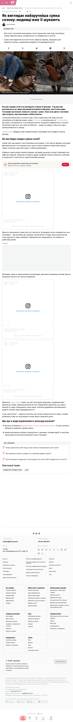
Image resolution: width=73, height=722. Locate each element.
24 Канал (37, 120)
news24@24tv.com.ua (10, 542)
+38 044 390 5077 (44, 542)
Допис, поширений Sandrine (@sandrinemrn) (28, 335)
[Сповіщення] (70, 3)
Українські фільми (33, 619)
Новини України (11, 593)
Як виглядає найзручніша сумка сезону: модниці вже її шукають (43, 8)
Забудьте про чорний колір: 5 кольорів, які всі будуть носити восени (33, 133)
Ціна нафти (9, 616)
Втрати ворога (32, 606)
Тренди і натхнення (12, 645)
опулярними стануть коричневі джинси (38, 426)
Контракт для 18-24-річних (58, 600)
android (10, 701)
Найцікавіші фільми (34, 616)
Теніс (29, 645)
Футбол (30, 642)
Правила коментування (33, 572)
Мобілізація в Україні (58, 588)
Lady (3, 8)
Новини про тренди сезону (15, 8)
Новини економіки (13, 614)
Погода (8, 603)
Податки (8, 628)
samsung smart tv (43, 701)
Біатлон (30, 648)
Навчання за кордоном (57, 628)
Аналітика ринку (11, 640)
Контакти (51, 559)
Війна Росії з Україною (36, 588)
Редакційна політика (9, 565)
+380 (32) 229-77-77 (16, 691)
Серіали (30, 626)
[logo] (12, 3)
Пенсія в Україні (11, 631)
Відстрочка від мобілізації (58, 603)
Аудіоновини (10, 600)
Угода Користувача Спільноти (34, 569)
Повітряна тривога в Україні (37, 598)
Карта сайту (52, 571)
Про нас (5, 559)
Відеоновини (10, 598)
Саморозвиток (54, 626)
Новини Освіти (55, 614)
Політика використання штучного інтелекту (36, 562)
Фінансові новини (11, 621)
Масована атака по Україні (36, 600)
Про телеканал (7, 568)
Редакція (5, 562)
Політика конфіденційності (34, 559)
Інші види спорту (33, 650)
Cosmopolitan (62, 120)
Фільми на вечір (33, 621)
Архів (50, 568)
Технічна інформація (32, 575)
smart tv (31, 701)
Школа (52, 621)
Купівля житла (10, 642)
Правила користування (9, 577)
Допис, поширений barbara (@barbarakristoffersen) (28, 226)
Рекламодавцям (7, 574)
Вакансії (51, 562)
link (38, 549)
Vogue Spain (15, 402)
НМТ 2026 (53, 623)
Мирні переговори (34, 595)
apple (20, 701)
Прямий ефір (10, 595)
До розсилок (60, 661)
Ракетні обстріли (33, 590)
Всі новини (10, 588)
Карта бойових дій (34, 593)
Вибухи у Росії (32, 603)
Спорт (30, 637)
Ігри (50, 574)
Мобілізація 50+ (55, 595)
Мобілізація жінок (55, 597)
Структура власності (55, 565)
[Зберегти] (64, 48)
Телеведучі (6, 571)
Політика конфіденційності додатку (36, 566)
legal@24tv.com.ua (27, 693)
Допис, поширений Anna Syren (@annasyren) (28, 396)
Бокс (29, 640)
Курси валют (10, 619)
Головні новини (11, 590)
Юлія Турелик (11, 24)
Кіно (29, 614)
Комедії (30, 624)
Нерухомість (10, 637)
